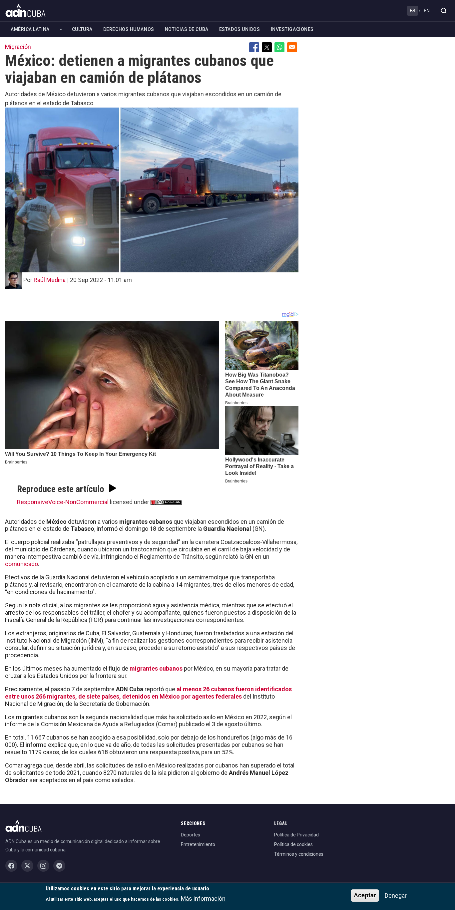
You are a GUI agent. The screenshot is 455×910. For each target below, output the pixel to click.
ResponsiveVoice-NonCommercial (63, 501)
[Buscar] (444, 11)
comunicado (21, 563)
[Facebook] (11, 866)
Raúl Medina (50, 279)
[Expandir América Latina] (61, 29)
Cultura (82, 29)
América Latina (30, 29)
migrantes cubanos (156, 668)
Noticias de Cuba (187, 29)
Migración (18, 46)
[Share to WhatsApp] (279, 47)
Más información (203, 898)
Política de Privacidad (296, 834)
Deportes (190, 834)
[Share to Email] (292, 47)
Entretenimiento (198, 844)
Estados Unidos (239, 29)
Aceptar (365, 895)
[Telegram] (59, 866)
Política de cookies (293, 844)
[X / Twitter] (27, 866)
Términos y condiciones (298, 854)
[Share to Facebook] (254, 47)
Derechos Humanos (128, 29)
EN (427, 10)
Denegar (396, 895)
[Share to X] (267, 47)
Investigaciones (292, 29)
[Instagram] (43, 866)
